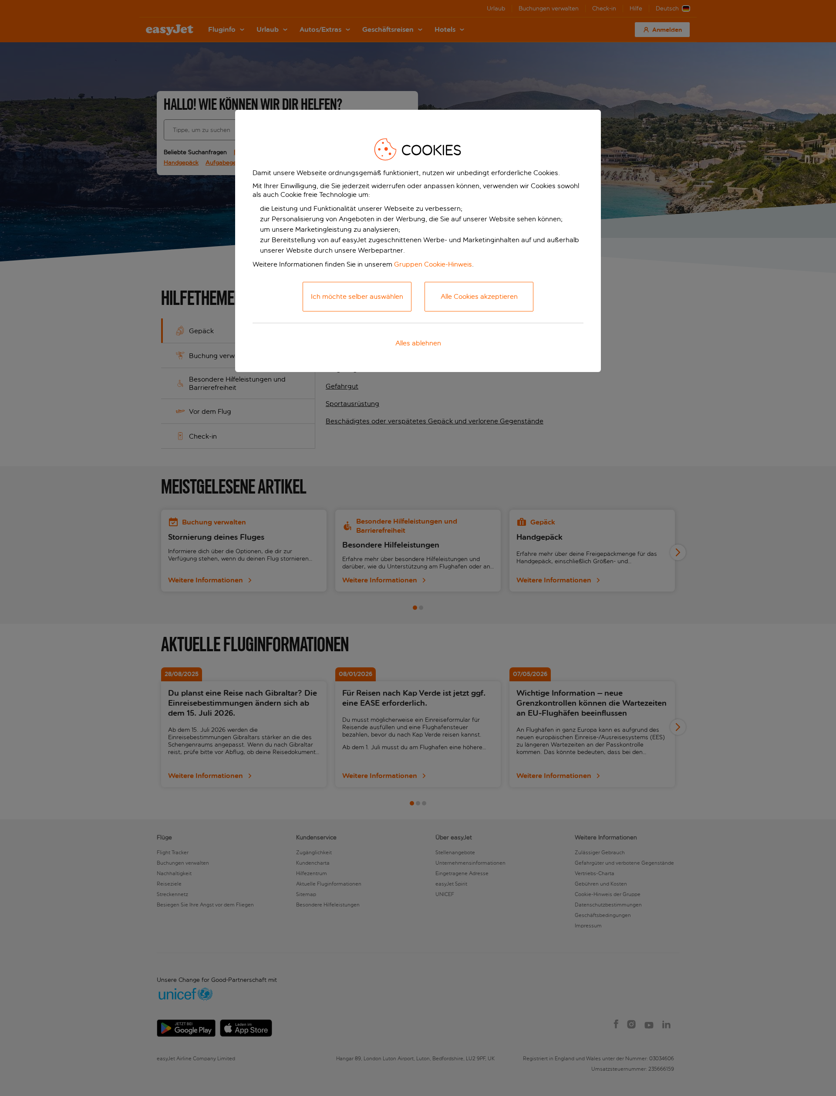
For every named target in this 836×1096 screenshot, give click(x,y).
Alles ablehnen (418, 343)
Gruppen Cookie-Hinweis (433, 264)
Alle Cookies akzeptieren (479, 296)
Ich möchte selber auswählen (357, 296)
